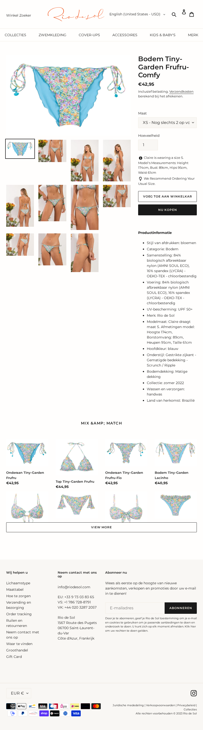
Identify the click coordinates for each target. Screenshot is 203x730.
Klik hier (190, 626)
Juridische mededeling (128, 705)
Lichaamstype (18, 583)
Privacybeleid (186, 705)
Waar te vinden (19, 644)
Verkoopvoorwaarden (160, 705)
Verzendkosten (181, 91)
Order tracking (19, 614)
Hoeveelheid (148, 135)
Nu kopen (167, 210)
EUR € (17, 693)
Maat (142, 113)
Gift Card (14, 656)
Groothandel (17, 650)
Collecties (190, 709)
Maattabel (15, 589)
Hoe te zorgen (18, 596)
